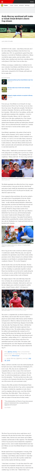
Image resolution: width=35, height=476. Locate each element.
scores (32, 1)
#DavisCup (15, 355)
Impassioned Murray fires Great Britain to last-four (20, 80)
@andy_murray (12, 352)
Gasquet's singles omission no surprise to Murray (20, 95)
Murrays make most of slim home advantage (19, 87)
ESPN (8, 2)
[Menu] (2, 2)
